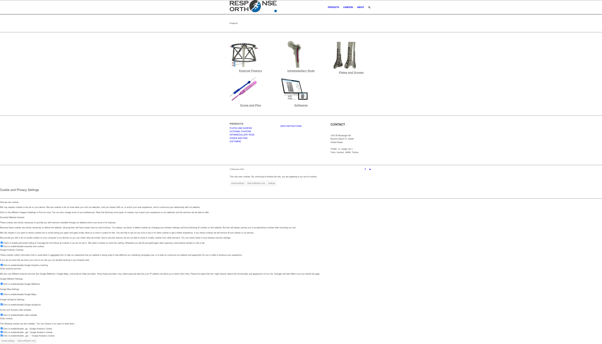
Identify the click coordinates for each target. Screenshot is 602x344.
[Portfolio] (294, 67)
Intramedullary (297, 71)
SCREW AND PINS (239, 138)
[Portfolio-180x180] (244, 67)
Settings (271, 183)
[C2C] (294, 102)
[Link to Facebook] (365, 169)
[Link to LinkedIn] (370, 169)
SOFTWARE (235, 141)
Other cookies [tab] (6, 318)
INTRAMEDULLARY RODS (242, 134)
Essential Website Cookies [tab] (12, 217)
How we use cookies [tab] (9, 202)
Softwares (301, 105)
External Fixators (250, 71)
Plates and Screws (351, 72)
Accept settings (237, 183)
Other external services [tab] (10, 268)
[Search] (369, 7)
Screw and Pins (250, 105)
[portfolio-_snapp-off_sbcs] (244, 102)
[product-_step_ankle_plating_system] (344, 69)
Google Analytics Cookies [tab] (12, 249)
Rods (311, 71)
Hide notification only (256, 183)
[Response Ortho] (253, 7)
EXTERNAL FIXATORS (240, 131)
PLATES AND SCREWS (241, 128)
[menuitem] (333, 7)
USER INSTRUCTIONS (291, 125)
